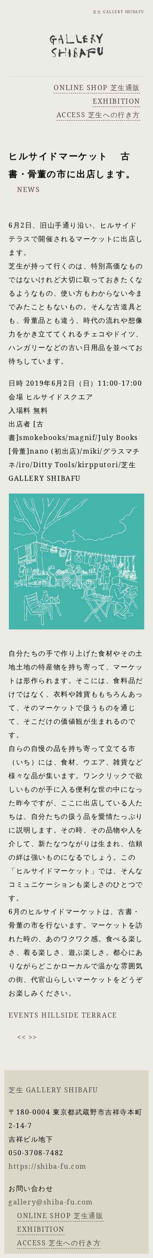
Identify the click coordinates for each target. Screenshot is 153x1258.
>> (32, 1037)
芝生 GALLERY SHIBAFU (118, 11)
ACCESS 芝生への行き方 (98, 114)
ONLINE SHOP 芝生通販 (97, 87)
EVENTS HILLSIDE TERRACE (62, 1015)
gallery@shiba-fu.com (50, 1202)
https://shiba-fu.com (47, 1166)
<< (21, 1037)
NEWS (28, 189)
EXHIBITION (116, 101)
